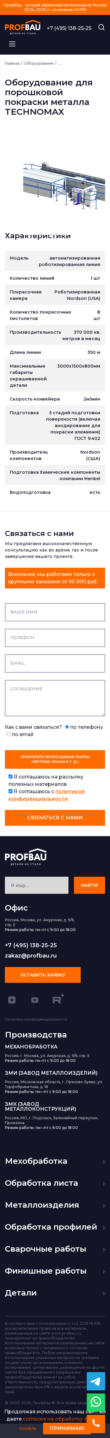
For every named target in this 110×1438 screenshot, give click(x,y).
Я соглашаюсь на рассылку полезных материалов (46, 780)
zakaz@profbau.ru (31, 955)
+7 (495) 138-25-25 (69, 28)
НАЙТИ (89, 885)
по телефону (86, 727)
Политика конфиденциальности (36, 1019)
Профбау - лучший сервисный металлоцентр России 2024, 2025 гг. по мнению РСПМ (55, 7)
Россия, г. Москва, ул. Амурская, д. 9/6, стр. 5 (47, 1055)
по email (22, 734)
